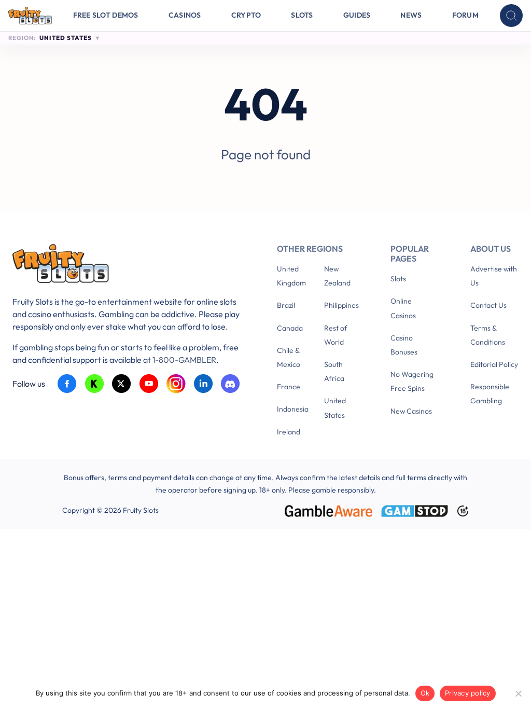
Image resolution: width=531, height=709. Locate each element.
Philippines (341, 305)
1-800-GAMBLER (184, 359)
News (411, 15)
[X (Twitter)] (121, 383)
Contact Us (488, 305)
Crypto (246, 15)
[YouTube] (149, 383)
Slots (302, 15)
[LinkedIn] (203, 383)
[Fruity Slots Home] (129, 265)
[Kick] (94, 383)
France (288, 386)
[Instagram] (176, 383)
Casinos (185, 15)
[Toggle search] (511, 15)
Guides (357, 15)
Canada (290, 328)
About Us (490, 248)
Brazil (286, 305)
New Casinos (411, 411)
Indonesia (293, 409)
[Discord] (230, 383)
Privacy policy (468, 693)
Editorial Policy (494, 364)
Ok (425, 693)
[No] (518, 693)
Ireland (288, 432)
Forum (465, 15)
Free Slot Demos (105, 15)
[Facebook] (67, 383)
